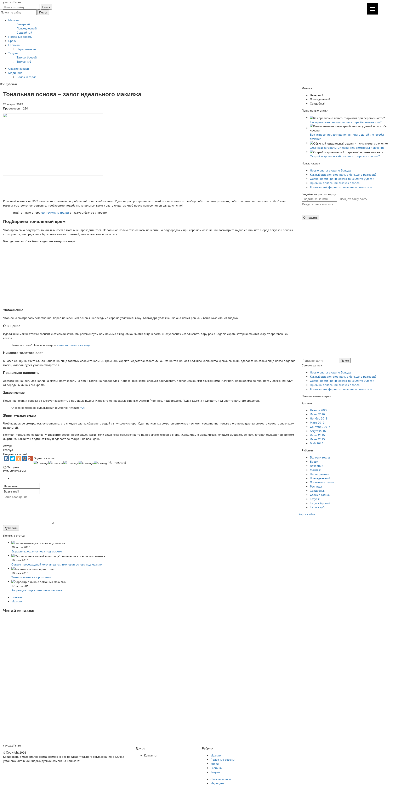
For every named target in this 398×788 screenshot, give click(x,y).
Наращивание (26, 49)
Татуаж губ (24, 61)
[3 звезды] (71, 463)
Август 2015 (318, 431)
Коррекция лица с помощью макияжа (36, 590)
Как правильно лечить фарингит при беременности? (346, 122)
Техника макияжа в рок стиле (31, 577)
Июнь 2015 (317, 439)
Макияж (13, 20)
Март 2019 (317, 422)
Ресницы (14, 45)
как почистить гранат (55, 212)
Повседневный (27, 28)
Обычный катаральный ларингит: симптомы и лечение (347, 147)
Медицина (15, 73)
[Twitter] (12, 458)
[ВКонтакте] (6, 458)
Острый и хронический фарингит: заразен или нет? (345, 156)
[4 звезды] (86, 463)
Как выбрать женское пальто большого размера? (343, 174)
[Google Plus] (30, 458)
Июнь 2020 (317, 414)
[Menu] (372, 9)
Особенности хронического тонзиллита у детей (342, 178)
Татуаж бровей (27, 57)
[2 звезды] (55, 463)
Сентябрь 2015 (320, 426)
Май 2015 (316, 443)
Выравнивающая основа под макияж (36, 551)
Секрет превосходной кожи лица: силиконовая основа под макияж (56, 564)
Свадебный (24, 32)
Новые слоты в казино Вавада (330, 170)
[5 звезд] (100, 463)
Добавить (11, 528)
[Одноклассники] (18, 458)
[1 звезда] (41, 463)
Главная (17, 597)
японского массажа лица (74, 345)
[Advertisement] (127, 187)
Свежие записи (18, 68)
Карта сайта (306, 514)
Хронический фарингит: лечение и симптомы (341, 187)
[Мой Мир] (24, 458)
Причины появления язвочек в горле (335, 183)
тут (82, 407)
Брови (12, 41)
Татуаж (13, 53)
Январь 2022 (318, 410)
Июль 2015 (317, 435)
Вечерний (23, 24)
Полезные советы (20, 36)
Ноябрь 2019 (319, 418)
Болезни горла (26, 77)
